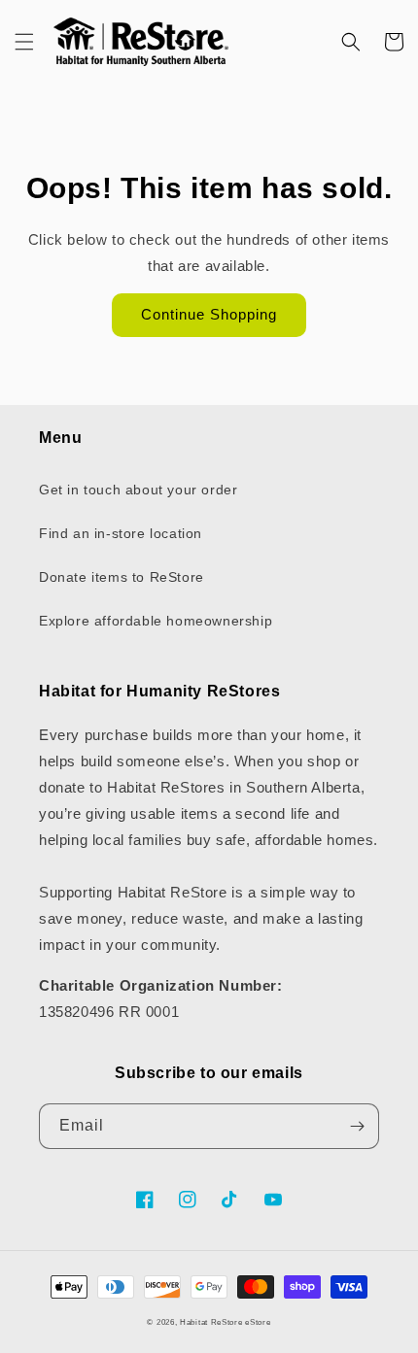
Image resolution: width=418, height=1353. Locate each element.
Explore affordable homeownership (155, 620)
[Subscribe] (356, 1126)
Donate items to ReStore (121, 577)
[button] (24, 41)
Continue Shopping (209, 314)
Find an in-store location (120, 533)
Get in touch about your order (138, 489)
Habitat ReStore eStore (225, 1322)
